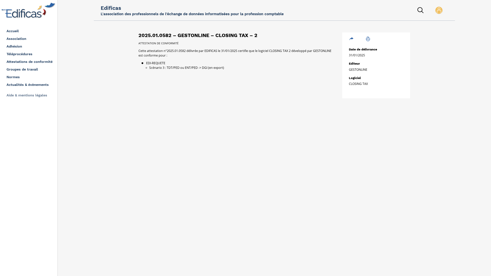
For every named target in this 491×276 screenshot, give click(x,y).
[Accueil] (29, 10)
